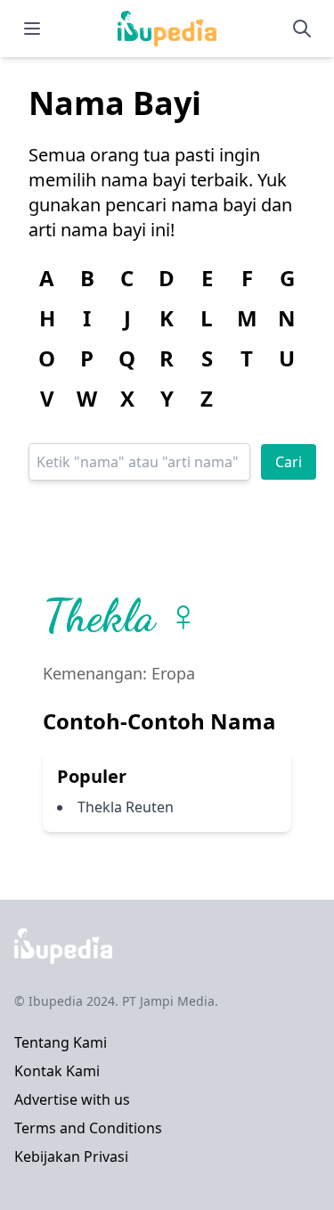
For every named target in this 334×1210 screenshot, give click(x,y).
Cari (288, 462)
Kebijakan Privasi (71, 1156)
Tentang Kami (60, 1042)
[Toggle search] (302, 28)
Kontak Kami (57, 1071)
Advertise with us (72, 1099)
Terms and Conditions (88, 1128)
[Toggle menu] (32, 28)
